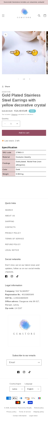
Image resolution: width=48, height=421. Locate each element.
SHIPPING (9, 221)
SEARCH (9, 210)
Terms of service (25, 412)
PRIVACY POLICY (13, 233)
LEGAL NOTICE (12, 250)
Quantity (5, 119)
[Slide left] (18, 79)
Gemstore (13, 408)
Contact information (20, 415)
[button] (3, 15)
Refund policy (39, 408)
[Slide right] (30, 79)
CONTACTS (10, 227)
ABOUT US (10, 216)
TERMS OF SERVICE (14, 239)
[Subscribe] (38, 362)
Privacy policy (12, 412)
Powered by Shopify (25, 408)
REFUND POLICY (13, 244)
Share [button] (7, 86)
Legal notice (33, 415)
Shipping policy (38, 412)
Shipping (14, 114)
